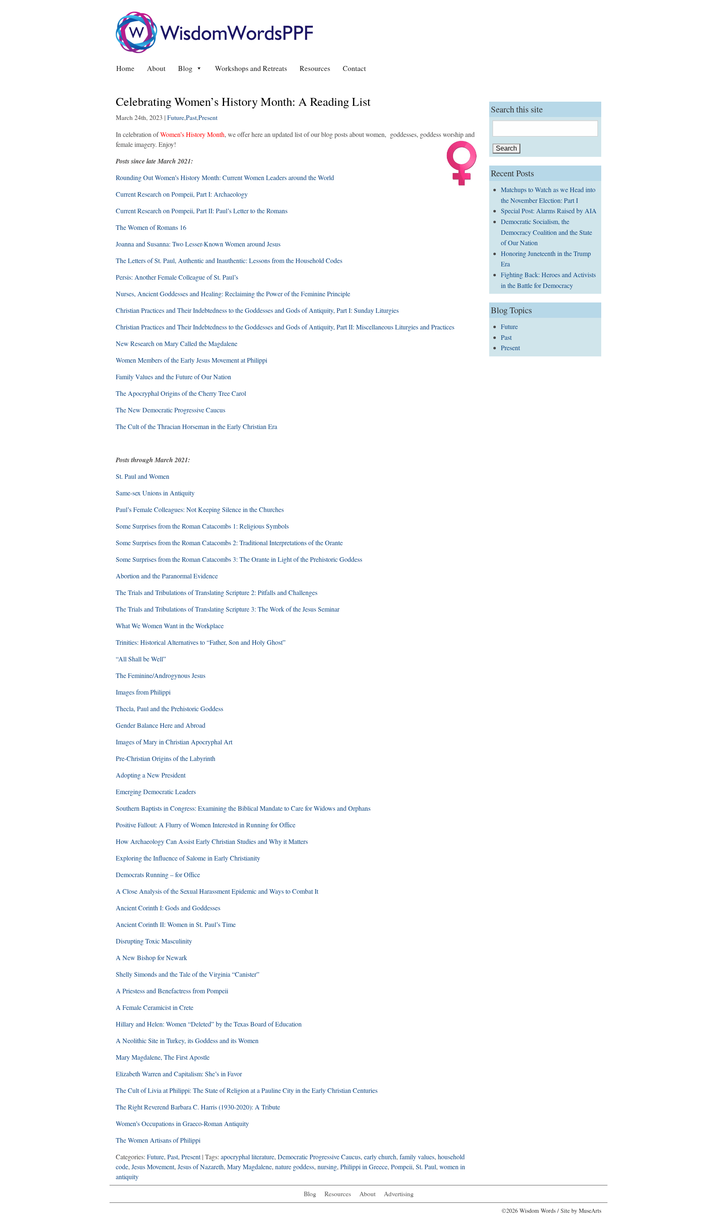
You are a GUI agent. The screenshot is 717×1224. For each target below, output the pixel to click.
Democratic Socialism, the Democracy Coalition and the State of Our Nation (546, 232)
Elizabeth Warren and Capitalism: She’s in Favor (179, 1073)
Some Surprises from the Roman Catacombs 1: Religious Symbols (202, 526)
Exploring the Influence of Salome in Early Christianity (188, 857)
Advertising (399, 1194)
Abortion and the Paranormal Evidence (167, 575)
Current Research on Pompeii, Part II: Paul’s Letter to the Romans (202, 210)
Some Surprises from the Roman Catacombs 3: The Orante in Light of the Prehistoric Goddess (239, 559)
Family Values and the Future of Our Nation (173, 376)
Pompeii (401, 1166)
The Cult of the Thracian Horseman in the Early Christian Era (196, 426)
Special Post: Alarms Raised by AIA (549, 210)
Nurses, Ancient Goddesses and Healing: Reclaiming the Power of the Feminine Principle (233, 293)
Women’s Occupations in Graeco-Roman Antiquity (182, 1123)
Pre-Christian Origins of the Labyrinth (165, 758)
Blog (185, 68)
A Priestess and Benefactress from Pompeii (172, 990)
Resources (315, 68)
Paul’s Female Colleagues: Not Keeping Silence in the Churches (200, 509)
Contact (354, 68)
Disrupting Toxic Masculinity (154, 940)
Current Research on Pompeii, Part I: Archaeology (182, 194)
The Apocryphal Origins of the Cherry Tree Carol (181, 393)
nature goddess (294, 1166)
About (156, 68)
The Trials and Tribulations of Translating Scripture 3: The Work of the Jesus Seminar (227, 609)
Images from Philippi (143, 692)
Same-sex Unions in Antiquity (155, 492)
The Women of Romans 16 (151, 227)
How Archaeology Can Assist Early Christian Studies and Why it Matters (212, 841)
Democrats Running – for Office (158, 874)
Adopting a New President (152, 774)
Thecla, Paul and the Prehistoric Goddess (169, 708)
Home (125, 68)
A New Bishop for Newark (151, 957)
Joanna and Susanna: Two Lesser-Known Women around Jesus (198, 243)
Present (207, 117)
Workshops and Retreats (251, 68)
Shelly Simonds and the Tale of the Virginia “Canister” (187, 974)
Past (191, 117)
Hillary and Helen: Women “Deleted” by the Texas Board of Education (209, 1023)
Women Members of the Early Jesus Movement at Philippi (191, 360)
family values (417, 1156)
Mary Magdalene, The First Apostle (163, 1057)
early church (380, 1156)
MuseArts (590, 1210)
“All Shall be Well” (141, 658)
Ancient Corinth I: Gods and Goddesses (168, 907)
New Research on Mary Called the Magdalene (176, 343)
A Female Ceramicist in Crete (154, 1007)
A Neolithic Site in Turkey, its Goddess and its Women (187, 1040)
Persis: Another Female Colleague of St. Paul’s (177, 277)
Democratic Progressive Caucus (319, 1156)
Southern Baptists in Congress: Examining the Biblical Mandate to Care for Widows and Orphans (243, 808)
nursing (327, 1166)
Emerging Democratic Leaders (156, 791)
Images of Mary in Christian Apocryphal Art (174, 741)
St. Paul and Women (142, 476)
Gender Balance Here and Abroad (160, 725)
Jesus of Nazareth (201, 1166)
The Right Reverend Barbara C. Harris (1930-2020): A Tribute (198, 1106)
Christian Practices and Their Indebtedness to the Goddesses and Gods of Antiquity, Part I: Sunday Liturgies (257, 310)
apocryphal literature (247, 1156)
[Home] (214, 31)
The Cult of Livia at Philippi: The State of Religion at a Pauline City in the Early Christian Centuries (247, 1090)
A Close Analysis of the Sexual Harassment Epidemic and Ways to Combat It (217, 891)
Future (175, 117)
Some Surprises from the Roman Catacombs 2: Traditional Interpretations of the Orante (229, 542)
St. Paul (426, 1166)
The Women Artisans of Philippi (158, 1140)
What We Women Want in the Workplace (170, 625)
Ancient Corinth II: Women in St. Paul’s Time (176, 924)
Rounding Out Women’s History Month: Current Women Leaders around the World (225, 177)
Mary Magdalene (249, 1166)
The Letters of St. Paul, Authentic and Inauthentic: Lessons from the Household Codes (229, 260)
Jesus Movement (153, 1166)
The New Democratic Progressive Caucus (170, 409)
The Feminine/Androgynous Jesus (160, 675)
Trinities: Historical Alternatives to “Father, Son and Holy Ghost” (200, 642)
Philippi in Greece (364, 1166)
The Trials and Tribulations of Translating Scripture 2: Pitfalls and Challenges (216, 592)
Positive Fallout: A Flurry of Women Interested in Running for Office (205, 824)
